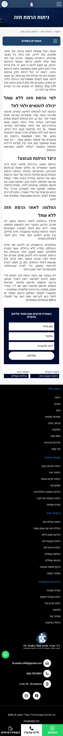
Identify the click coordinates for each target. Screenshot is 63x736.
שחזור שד (55, 616)
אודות (57, 404)
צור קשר (55, 449)
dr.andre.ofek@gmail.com (27, 663)
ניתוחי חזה (54, 472)
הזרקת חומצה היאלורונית (47, 491)
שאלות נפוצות (52, 416)
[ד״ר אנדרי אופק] (31, 4)
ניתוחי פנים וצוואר (50, 479)
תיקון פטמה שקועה (50, 567)
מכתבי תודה (54, 423)
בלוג (58, 410)
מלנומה (56, 609)
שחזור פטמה (53, 573)
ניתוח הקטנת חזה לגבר (48, 498)
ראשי (57, 397)
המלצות (56, 429)
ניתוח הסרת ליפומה (50, 597)
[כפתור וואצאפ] (5, 655)
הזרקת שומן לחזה (51, 534)
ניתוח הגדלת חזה (51, 522)
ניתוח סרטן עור (52, 603)
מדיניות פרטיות (52, 442)
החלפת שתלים (19, 376)
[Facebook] (37, 696)
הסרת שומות (53, 504)
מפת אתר (55, 436)
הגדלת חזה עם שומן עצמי (46, 528)
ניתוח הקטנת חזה (48, 376)
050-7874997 (34, 674)
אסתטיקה (55, 485)
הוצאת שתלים (52, 560)
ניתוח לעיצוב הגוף (50, 466)
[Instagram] (26, 696)
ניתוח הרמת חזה (51, 547)
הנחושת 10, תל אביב (30, 684)
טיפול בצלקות (53, 622)
